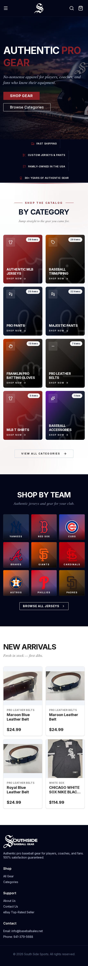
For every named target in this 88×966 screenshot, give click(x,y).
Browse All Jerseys (41, 606)
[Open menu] (6, 8)
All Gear (8, 876)
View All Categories (40, 453)
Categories (10, 882)
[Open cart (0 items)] (81, 8)
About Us (9, 900)
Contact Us (10, 906)
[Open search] (72, 8)
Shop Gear (21, 96)
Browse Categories (27, 107)
